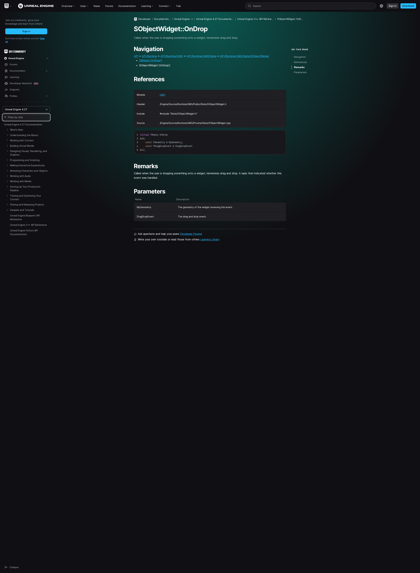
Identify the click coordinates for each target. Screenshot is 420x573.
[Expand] (7, 129)
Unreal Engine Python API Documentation (24, 232)
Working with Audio (20, 176)
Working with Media (20, 181)
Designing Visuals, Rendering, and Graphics (28, 153)
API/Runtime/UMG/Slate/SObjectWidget (244, 56)
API (136, 56)
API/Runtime (149, 56)
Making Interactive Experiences (27, 165)
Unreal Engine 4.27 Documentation (23, 124)
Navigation (300, 56)
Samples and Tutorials (22, 210)
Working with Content (22, 140)
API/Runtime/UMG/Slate (201, 56)
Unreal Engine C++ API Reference (28, 224)
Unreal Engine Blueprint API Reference (25, 217)
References (300, 62)
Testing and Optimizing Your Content (25, 197)
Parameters (300, 72)
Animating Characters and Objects (29, 170)
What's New (16, 129)
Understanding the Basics (24, 135)
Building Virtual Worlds (22, 145)
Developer (144, 19)
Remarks (299, 67)
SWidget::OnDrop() (150, 60)
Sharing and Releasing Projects (27, 204)
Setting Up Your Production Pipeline (25, 188)
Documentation (162, 19)
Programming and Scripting (25, 160)
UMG (162, 94)
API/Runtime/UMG (171, 56)
